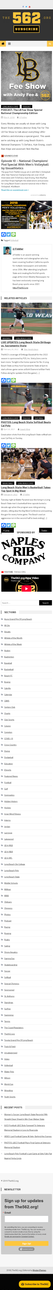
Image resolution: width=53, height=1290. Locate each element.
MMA (6, 895)
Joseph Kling (25, 429)
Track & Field (9, 1046)
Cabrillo (7, 688)
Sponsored (9, 989)
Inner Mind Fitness (12, 813)
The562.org (9, 1033)
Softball (39, 418)
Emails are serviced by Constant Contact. (19, 1236)
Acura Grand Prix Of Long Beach (18, 619)
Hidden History (11, 801)
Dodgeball (8, 757)
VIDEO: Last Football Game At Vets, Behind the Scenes (28, 1136)
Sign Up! (26, 1243)
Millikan (7, 889)
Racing (7, 927)
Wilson (7, 1077)
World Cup (8, 1084)
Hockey (7, 807)
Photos (26, 418)
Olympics (8, 908)
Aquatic (7, 631)
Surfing (7, 1008)
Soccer (7, 971)
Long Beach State (10, 106)
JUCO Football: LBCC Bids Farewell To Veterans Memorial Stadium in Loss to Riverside (24, 1128)
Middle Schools (11, 883)
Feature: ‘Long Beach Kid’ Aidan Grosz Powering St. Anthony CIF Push (47, 530)
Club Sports (9, 719)
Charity (7, 713)
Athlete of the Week (13, 644)
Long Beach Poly (11, 870)
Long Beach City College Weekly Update (9, 530)
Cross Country (10, 744)
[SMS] (13, 234)
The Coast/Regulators (13, 1027)
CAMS (6, 700)
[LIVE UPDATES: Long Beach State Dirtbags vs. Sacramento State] (26, 318)
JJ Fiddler (23, 117)
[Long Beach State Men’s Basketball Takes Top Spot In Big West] (26, 464)
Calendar (8, 694)
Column (7, 725)
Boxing (7, 681)
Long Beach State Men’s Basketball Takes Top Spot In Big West (25, 489)
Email (8, 1213)
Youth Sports (9, 1096)
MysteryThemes (39, 1270)
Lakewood (9, 839)
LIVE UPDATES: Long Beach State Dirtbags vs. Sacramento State (26, 344)
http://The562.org (20, 287)
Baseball (7, 338)
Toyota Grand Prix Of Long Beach (18, 1040)
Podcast (27, 106)
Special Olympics (11, 983)
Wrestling (8, 1090)
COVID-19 (8, 738)
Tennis (7, 1021)
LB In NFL (8, 857)
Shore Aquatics (11, 952)
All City (7, 625)
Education (8, 763)
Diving (7, 751)
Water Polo (9, 1071)
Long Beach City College (14, 864)
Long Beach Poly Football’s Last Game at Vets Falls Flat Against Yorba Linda (28, 1156)
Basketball (8, 483)
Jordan (7, 826)
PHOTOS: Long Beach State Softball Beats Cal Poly (26, 424)
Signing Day (9, 958)
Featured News (11, 776)
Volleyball (14, 240)
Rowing (7, 933)
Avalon (7, 650)
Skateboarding (10, 964)
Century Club (9, 707)
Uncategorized (10, 1052)
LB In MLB (8, 845)
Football (7, 782)
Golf (6, 788)
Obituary (8, 901)
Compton (8, 732)
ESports (7, 769)
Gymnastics (9, 795)
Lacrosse (8, 832)
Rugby (7, 939)
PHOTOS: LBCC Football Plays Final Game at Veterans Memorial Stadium (27, 1145)
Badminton (9, 656)
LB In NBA (8, 851)
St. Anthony (9, 996)
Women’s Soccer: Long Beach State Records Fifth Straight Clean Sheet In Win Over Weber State (26, 1117)
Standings (8, 1002)
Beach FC (8, 675)
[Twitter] (8, 234)
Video (6, 1059)
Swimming (8, 1015)
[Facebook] (3, 234)
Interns (7, 820)
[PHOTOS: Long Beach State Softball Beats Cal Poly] (26, 398)
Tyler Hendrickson (31, 349)
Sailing (7, 945)
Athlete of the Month (13, 637)
